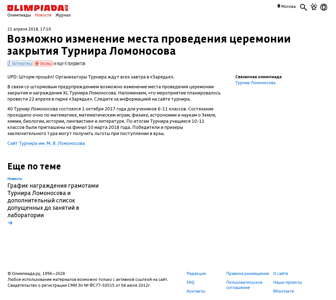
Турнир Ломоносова (255, 82)
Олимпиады (19, 14)
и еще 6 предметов (69, 63)
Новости (43, 14)
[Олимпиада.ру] (37, 8)
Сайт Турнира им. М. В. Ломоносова (46, 143)
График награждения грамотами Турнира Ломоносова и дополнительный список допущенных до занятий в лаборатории (53, 201)
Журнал (63, 14)
